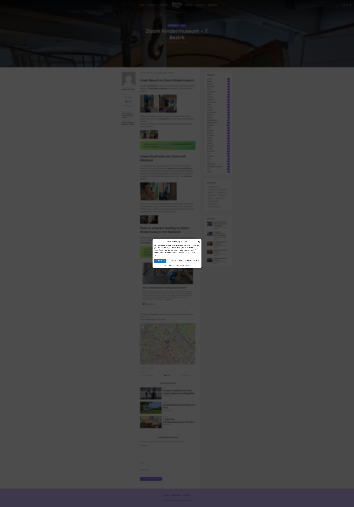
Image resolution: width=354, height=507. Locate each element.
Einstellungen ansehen (189, 261)
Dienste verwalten (159, 256)
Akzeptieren (160, 261)
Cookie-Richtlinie (167, 265)
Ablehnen (172, 261)
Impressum (188, 265)
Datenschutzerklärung (178, 265)
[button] (199, 242)
